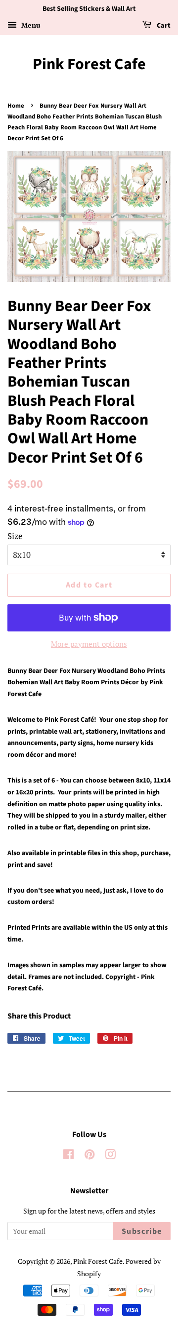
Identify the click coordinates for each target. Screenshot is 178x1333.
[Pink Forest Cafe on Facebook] (68, 1156)
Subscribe (142, 1231)
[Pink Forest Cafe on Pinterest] (89, 1156)
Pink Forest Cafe (89, 64)
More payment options (89, 644)
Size (15, 536)
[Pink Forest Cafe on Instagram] (110, 1156)
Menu (30, 25)
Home (15, 105)
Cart (163, 26)
